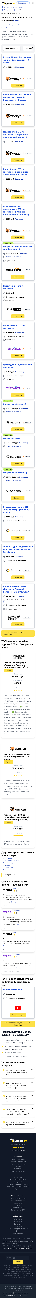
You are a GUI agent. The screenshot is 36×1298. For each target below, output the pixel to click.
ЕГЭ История (6, 858)
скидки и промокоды (13, 1049)
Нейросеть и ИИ (18, 1159)
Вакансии (18, 1224)
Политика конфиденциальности (15, 1293)
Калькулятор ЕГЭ (18, 1210)
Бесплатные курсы (18, 1198)
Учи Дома (17, 889)
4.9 (28, 422)
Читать (13, 902)
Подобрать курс (18, 1208)
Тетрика (16, 911)
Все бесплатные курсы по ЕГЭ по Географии (18, 1024)
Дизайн (18, 1166)
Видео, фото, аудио (18, 1171)
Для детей (18, 1182)
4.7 (27, 269)
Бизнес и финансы (18, 1164)
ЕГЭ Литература (7, 863)
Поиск (18, 1262)
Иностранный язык (18, 1179)
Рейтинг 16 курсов (8, 25)
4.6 (28, 78)
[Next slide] (33, 48)
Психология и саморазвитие (18, 1187)
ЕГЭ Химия (5, 865)
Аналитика (18, 1169)
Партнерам (18, 1222)
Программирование (18, 1162)
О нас (18, 1231)
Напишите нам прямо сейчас (20, 1248)
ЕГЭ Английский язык (10, 860)
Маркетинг (18, 1177)
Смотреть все (9, 875)
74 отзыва (18, 688)
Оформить (7, 602)
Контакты (18, 1219)
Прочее (18, 1189)
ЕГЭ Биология (7, 870)
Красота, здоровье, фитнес (18, 1184)
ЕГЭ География (7, 867)
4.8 (27, 309)
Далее (16, 85)
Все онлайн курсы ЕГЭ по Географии (14, 633)
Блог (18, 1205)
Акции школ (18, 1203)
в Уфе (16, 20)
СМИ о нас (18, 1226)
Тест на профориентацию (18, 1229)
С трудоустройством (18, 1201)
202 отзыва (18, 773)
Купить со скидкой (13, 257)
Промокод (19, 67)
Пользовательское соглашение (14, 1295)
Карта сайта (18, 1233)
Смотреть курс (18, 1015)
